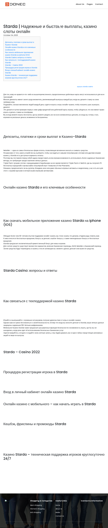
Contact (99, 4)
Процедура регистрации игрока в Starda (21, 67)
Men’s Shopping (36, 505)
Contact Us (60, 516)
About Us (80, 4)
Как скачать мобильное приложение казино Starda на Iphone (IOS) (19, 53)
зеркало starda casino (85, 87)
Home (58, 505)
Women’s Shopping (37, 509)
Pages (90, 4)
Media (58, 512)
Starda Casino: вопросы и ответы (18, 57)
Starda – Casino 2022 (14, 65)
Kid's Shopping (35, 512)
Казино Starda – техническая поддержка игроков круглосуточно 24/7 (21, 76)
